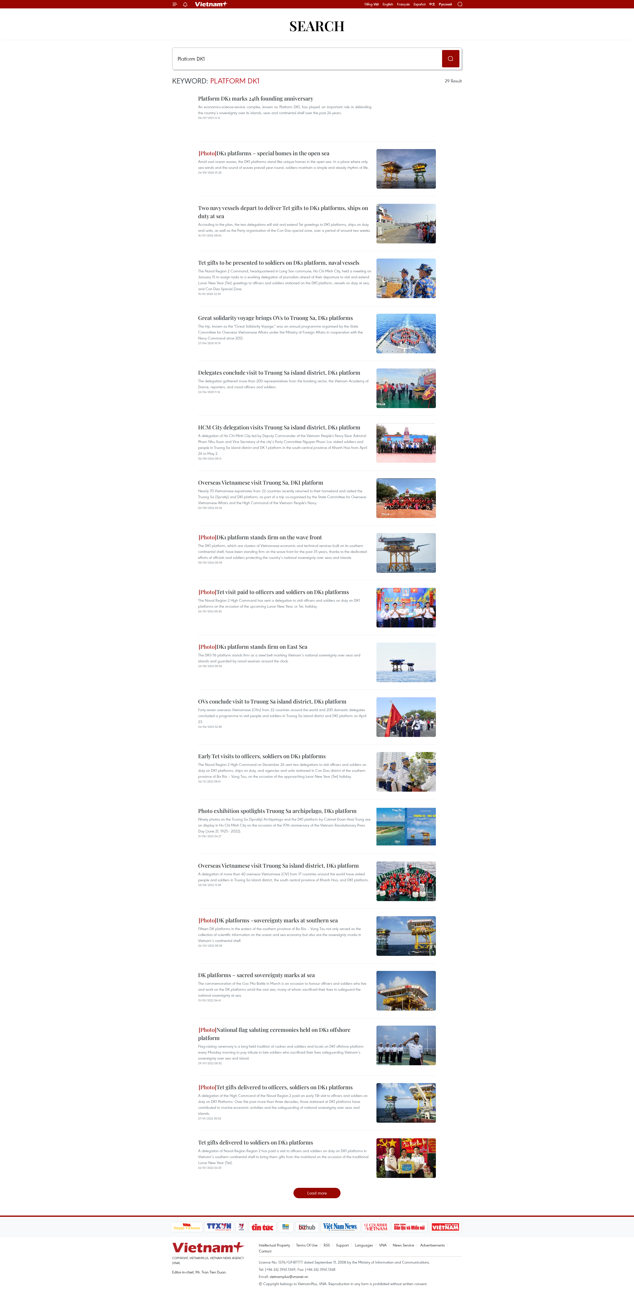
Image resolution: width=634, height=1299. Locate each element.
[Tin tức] (262, 1227)
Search (317, 25)
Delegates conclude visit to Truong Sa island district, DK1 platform (279, 372)
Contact (265, 1250)
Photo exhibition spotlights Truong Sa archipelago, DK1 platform (277, 810)
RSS (327, 1245)
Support (342, 1245)
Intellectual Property (274, 1245)
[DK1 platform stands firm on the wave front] (406, 553)
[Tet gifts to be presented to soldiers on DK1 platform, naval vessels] (406, 278)
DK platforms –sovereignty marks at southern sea (277, 920)
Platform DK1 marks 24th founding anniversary (255, 98)
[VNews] (241, 1227)
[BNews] (286, 1227)
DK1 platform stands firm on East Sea (261, 646)
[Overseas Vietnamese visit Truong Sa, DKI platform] (406, 498)
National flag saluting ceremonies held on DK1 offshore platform (274, 1033)
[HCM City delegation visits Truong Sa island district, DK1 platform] (406, 443)
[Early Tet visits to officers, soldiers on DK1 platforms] (406, 772)
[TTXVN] (219, 1227)
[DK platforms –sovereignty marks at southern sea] (406, 936)
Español (419, 4)
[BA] (445, 1227)
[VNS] (340, 1227)
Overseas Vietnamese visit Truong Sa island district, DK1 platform (278, 865)
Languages (364, 1245)
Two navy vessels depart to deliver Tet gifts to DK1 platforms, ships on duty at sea (283, 212)
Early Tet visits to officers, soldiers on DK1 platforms (262, 756)
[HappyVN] (187, 1227)
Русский (445, 4)
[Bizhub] (307, 1227)
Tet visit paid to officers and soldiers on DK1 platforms (282, 592)
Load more (317, 1193)
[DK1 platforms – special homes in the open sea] (406, 169)
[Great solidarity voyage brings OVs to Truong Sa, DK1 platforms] (406, 333)
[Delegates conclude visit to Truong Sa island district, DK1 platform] (406, 388)
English (388, 4)
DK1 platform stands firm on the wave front (269, 537)
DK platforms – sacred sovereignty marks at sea (256, 975)
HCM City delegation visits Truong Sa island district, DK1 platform (279, 427)
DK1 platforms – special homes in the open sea (272, 153)
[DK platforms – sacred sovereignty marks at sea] (406, 991)
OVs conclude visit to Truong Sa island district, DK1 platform (272, 701)
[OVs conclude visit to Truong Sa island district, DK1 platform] (406, 717)
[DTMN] (410, 1227)
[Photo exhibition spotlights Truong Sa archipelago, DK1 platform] (406, 826)
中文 (432, 4)
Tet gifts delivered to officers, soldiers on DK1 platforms (284, 1087)
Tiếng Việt (371, 4)
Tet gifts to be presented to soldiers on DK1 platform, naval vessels (278, 262)
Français (403, 4)
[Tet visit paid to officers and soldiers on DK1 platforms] (406, 607)
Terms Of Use (306, 1245)
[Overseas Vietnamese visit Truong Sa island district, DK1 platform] (406, 881)
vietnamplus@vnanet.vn (289, 1276)
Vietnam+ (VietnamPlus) (211, 4)
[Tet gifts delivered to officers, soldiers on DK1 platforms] (406, 1103)
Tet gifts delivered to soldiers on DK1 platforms (255, 1142)
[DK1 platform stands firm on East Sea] (406, 662)
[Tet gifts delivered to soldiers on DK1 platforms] (406, 1158)
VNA (383, 1245)
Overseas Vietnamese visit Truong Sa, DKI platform (260, 482)
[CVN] (376, 1227)
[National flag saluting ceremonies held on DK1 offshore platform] (406, 1045)
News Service (403, 1245)
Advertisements (432, 1245)
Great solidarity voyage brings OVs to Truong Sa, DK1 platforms (275, 317)
